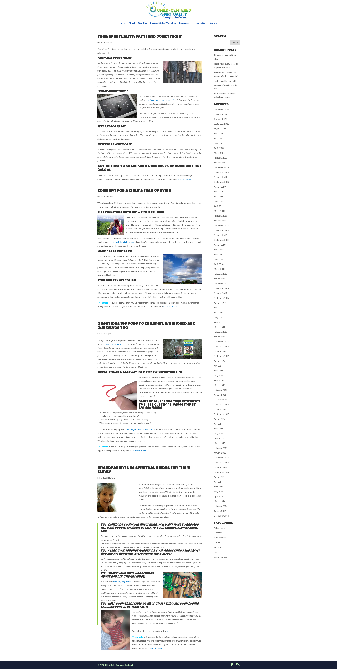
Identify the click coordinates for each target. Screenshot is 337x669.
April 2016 (219, 380)
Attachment (219, 528)
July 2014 (218, 481)
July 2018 (218, 249)
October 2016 (220, 351)
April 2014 (219, 496)
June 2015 (218, 428)
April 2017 (219, 322)
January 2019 (220, 220)
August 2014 (220, 477)
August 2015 (220, 419)
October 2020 (220, 119)
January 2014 (220, 511)
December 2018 (221, 225)
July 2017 (218, 307)
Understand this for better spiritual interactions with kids (226, 85)
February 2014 (220, 506)
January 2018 (220, 278)
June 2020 (218, 138)
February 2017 (220, 331)
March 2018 (219, 269)
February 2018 (220, 274)
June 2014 (218, 486)
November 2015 (221, 404)
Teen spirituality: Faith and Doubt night (139, 37)
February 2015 (220, 448)
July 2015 (218, 424)
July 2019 (218, 191)
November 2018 (221, 230)
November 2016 (221, 346)
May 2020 (218, 143)
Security (217, 547)
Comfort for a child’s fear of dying (134, 191)
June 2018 (218, 254)
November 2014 (221, 462)
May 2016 (218, 375)
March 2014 (219, 501)
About (132, 23)
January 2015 (220, 452)
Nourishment (220, 537)
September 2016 (221, 356)
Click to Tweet (185, 179)
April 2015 (219, 438)
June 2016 (218, 370)
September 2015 (221, 414)
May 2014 (218, 491)
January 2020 (220, 162)
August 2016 (220, 361)
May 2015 (218, 433)
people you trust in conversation (141, 429)
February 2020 (220, 157)
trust (111, 42)
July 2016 (218, 365)
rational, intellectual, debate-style (162, 100)
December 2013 (221, 515)
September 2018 (221, 240)
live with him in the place (123, 242)
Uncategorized (220, 557)
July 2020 (218, 133)
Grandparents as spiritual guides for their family (143, 470)
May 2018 (218, 259)
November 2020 (221, 114)
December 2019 (221, 167)
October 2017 (220, 293)
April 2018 (219, 264)
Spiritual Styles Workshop (163, 23)
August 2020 (220, 128)
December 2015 (221, 399)
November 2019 (221, 172)
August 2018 (220, 244)
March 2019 (219, 211)
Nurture (111, 478)
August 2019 (220, 186)
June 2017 (218, 312)
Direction (113, 334)
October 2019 (220, 177)
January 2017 (220, 336)
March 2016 (219, 385)
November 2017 (221, 288)
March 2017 (219, 327)
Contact (213, 23)
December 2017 (221, 283)
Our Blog (142, 23)
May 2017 (218, 317)
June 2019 (218, 196)
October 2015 (220, 409)
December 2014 (221, 457)
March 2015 (219, 443)
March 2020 (219, 153)
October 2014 (220, 467)
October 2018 (220, 235)
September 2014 (221, 472)
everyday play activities (123, 581)
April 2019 (219, 206)
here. (169, 631)
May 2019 (218, 201)
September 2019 (221, 182)
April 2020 (219, 148)
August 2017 (220, 303)
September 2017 (221, 298)
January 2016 (220, 394)
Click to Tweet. (170, 306)
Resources (184, 23)
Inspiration (200, 23)
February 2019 (220, 215)
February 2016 (220, 390)
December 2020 (221, 109)
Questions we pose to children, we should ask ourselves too (146, 326)
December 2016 (221, 341)
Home (122, 23)
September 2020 (221, 124)
